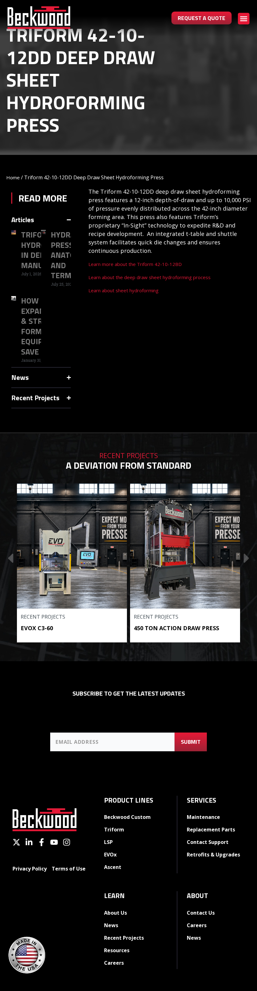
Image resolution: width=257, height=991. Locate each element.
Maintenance (203, 817)
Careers (114, 962)
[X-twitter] (16, 842)
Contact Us (201, 912)
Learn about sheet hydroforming (123, 290)
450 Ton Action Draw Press (176, 628)
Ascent (112, 867)
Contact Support (207, 842)
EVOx (110, 854)
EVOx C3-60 (37, 628)
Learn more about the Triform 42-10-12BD (135, 264)
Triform (114, 829)
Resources (116, 950)
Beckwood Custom (127, 817)
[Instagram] (67, 842)
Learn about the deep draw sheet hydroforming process (149, 277)
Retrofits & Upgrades (213, 854)
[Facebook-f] (41, 842)
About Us (115, 912)
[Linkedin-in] (29, 842)
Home (13, 177)
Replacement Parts (211, 829)
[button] (244, 19)
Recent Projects (43, 616)
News (111, 925)
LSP (108, 842)
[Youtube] (54, 842)
